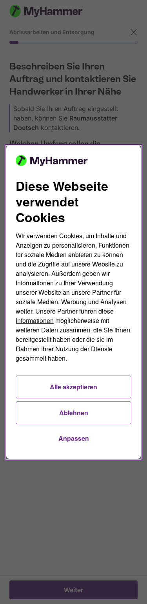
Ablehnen (73, 412)
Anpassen (73, 438)
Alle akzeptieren (73, 386)
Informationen (35, 320)
